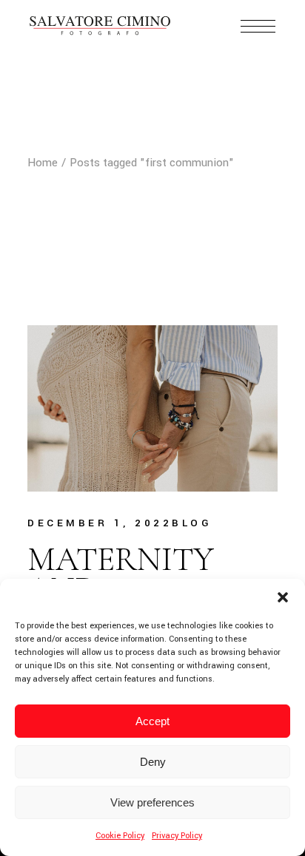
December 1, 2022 (99, 523)
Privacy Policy (177, 835)
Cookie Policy (119, 835)
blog (192, 523)
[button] (282, 597)
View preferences (152, 802)
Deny (153, 761)
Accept (152, 721)
